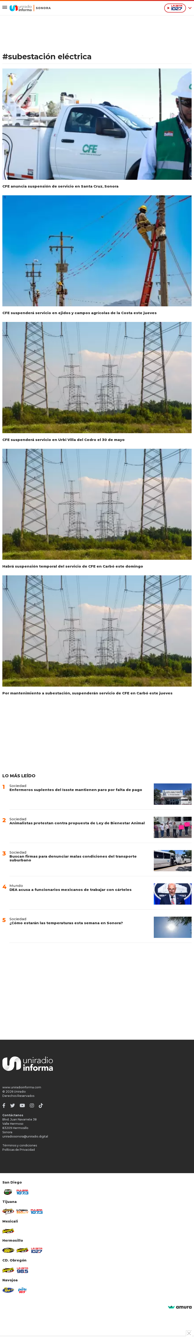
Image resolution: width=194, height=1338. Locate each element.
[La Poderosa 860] (22, 1211)
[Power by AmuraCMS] (180, 1307)
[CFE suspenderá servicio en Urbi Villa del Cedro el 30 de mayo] (97, 377)
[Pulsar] (22, 1192)
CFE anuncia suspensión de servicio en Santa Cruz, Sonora (60, 186)
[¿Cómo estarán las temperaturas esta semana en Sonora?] (173, 927)
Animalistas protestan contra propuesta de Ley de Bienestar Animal (77, 823)
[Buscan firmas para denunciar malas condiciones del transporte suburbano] (173, 860)
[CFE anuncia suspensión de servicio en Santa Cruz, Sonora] (97, 124)
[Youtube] (22, 1105)
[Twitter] (12, 1105)
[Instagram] (32, 1105)
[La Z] (37, 1250)
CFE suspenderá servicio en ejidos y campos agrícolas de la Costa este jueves (79, 313)
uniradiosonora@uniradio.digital (25, 1136)
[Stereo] (8, 1250)
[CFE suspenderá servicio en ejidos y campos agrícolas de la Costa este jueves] (97, 251)
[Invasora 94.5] (8, 1211)
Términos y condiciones (19, 1145)
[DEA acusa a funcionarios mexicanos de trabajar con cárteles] (173, 894)
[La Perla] (22, 1290)
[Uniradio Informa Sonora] (30, 8)
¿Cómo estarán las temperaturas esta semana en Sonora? (66, 923)
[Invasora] (8, 1192)
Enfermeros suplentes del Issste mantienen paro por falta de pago (75, 789)
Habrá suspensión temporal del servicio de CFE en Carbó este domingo (72, 566)
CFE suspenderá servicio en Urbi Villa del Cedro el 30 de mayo (63, 439)
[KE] (8, 1290)
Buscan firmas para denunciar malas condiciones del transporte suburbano (73, 858)
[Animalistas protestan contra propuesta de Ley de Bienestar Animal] (173, 827)
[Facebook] (3, 1105)
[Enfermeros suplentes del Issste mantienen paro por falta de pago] (173, 794)
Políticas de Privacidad (18, 1149)
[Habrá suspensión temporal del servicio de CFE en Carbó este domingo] (97, 504)
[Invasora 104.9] (8, 1231)
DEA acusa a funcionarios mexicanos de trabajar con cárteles (70, 889)
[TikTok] (41, 1105)
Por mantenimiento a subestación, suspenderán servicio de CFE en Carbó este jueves (87, 693)
